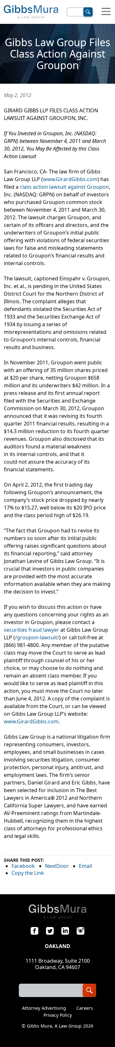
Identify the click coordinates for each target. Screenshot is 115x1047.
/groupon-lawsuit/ (37, 637)
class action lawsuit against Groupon (64, 186)
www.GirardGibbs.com (70, 179)
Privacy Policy (57, 1015)
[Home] (31, 12)
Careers (84, 1008)
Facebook (23, 865)
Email (85, 865)
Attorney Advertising (44, 1008)
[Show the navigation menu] (106, 12)
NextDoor (57, 865)
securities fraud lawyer (31, 629)
